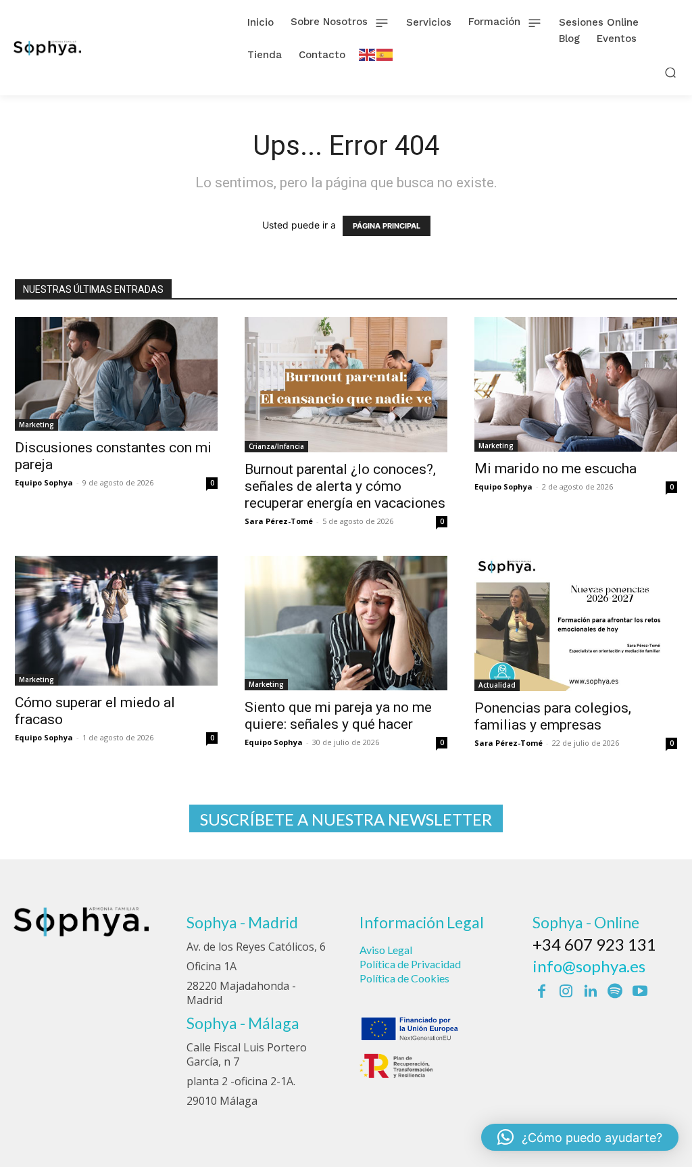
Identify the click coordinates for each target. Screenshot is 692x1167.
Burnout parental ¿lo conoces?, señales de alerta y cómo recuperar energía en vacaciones (345, 486)
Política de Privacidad (410, 963)
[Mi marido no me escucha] (575, 384)
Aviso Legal (386, 949)
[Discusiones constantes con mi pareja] (116, 374)
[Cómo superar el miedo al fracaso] (116, 621)
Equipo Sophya (44, 482)
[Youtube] (640, 992)
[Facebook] (541, 992)
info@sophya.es (589, 966)
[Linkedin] (590, 992)
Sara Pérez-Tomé (279, 521)
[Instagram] (565, 992)
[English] (367, 53)
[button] (670, 72)
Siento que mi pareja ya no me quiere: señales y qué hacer (338, 715)
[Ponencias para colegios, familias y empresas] (575, 623)
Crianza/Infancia (276, 446)
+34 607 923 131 (594, 944)
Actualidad (497, 685)
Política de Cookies (404, 978)
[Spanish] (385, 53)
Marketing (36, 424)
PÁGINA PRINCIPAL (386, 226)
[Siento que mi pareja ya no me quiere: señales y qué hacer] (346, 623)
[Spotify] (615, 992)
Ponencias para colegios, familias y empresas (552, 716)
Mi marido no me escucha (555, 468)
